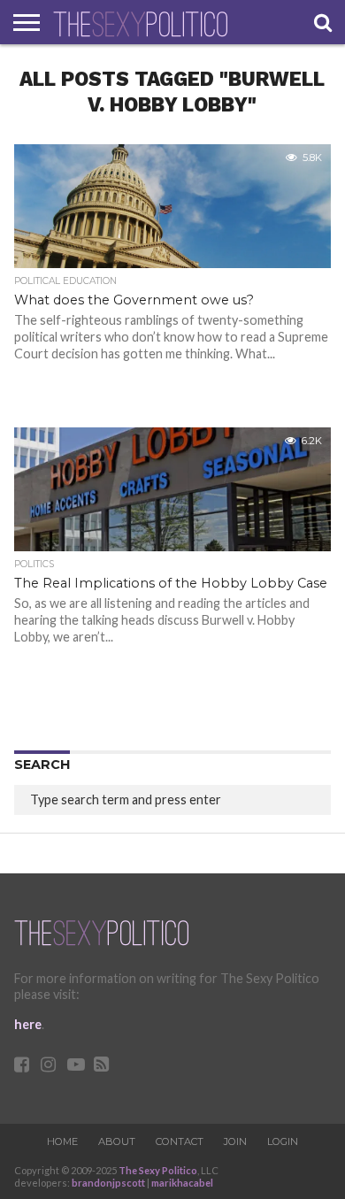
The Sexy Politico (158, 1170)
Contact (179, 1141)
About (116, 1141)
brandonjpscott (108, 1182)
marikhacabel (182, 1182)
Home (62, 1141)
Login (282, 1141)
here (28, 1024)
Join (235, 1141)
